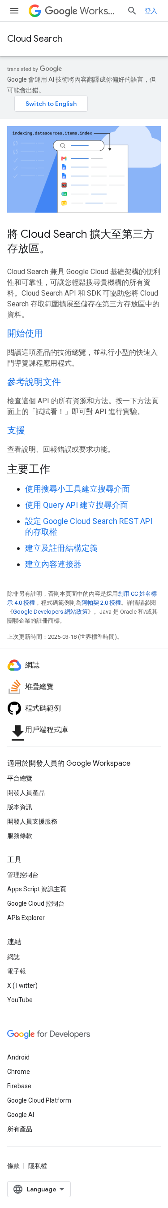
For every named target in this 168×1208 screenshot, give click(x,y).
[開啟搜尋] (132, 10)
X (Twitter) (22, 985)
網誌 (13, 956)
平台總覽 (19, 778)
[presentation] (84, 469)
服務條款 (19, 835)
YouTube (20, 999)
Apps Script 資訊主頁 (36, 889)
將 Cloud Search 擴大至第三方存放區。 (80, 241)
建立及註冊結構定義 (61, 548)
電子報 (16, 971)
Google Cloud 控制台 (36, 903)
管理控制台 (23, 874)
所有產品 (19, 1129)
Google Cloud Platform (39, 1100)
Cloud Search (34, 38)
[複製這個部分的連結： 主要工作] (62, 470)
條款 (13, 1165)
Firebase (19, 1086)
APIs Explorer (26, 917)
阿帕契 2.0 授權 (101, 602)
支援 (16, 430)
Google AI (20, 1114)
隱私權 (37, 1165)
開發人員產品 (26, 792)
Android (18, 1057)
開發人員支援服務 (32, 821)
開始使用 (25, 333)
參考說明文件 (34, 382)
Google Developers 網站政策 (50, 611)
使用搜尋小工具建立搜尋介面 (77, 488)
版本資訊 (19, 807)
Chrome (18, 1071)
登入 (151, 10)
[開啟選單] (14, 11)
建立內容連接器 (53, 564)
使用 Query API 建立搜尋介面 (76, 505)
